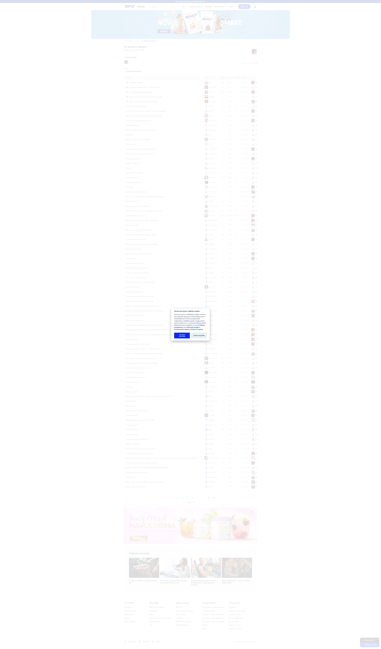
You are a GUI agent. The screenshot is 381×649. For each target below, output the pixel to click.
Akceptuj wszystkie (182, 335)
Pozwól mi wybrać (196, 329)
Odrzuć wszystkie (199, 335)
